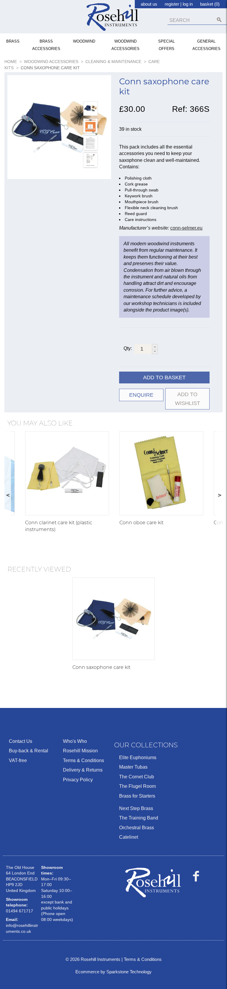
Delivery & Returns (83, 769)
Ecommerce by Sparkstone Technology (113, 971)
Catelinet (128, 837)
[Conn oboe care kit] (161, 473)
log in (188, 4)
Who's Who (75, 741)
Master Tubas (133, 766)
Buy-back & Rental (28, 750)
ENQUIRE (141, 395)
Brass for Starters (137, 795)
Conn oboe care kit (141, 522)
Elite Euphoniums (137, 757)
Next (219, 495)
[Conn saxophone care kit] (59, 127)
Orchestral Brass (136, 827)
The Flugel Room (137, 786)
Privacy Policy (78, 779)
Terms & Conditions (83, 760)
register (172, 4)
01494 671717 (19, 911)
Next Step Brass (136, 808)
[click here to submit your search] (219, 19)
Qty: (128, 348)
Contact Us (20, 741)
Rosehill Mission (80, 750)
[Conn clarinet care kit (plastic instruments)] (67, 473)
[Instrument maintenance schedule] (90, 160)
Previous (7, 495)
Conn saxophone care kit (101, 667)
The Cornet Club (136, 776)
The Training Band (138, 817)
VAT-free (18, 760)
